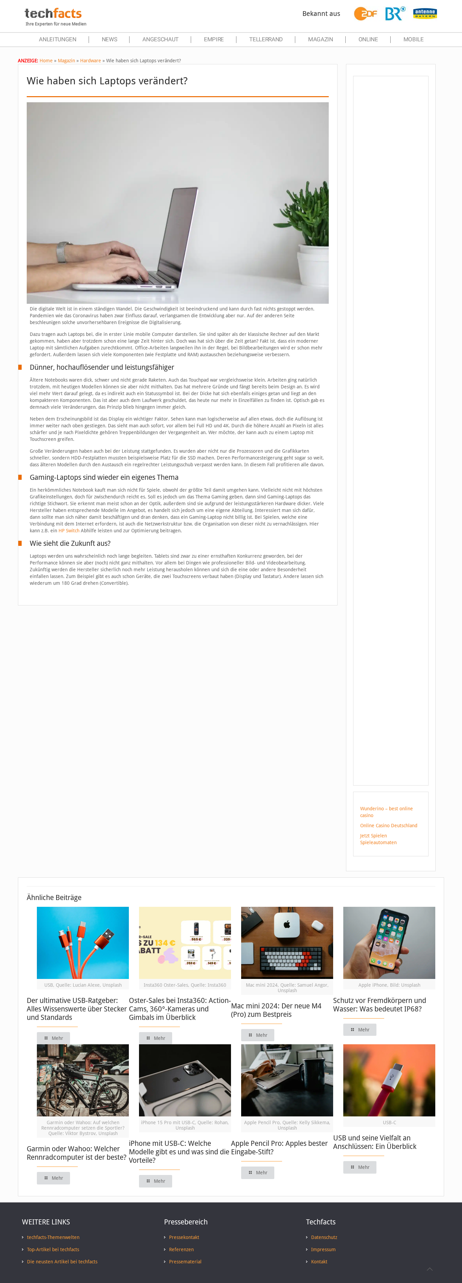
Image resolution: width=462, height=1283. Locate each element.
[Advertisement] (390, 202)
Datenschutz (324, 1237)
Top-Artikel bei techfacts (53, 1249)
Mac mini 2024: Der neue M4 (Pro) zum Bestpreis (276, 1010)
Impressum (323, 1249)
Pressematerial (185, 1261)
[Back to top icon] (429, 1269)
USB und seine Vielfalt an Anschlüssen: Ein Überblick (374, 1142)
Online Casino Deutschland (388, 825)
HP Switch (69, 530)
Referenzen (181, 1249)
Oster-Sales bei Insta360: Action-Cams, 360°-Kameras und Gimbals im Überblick (180, 1009)
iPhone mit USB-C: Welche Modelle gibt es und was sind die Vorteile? (179, 1151)
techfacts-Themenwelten (53, 1237)
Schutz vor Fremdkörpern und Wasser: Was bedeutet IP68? (379, 1004)
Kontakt (319, 1261)
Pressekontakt (184, 1237)
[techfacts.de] (53, 16)
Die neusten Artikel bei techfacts (62, 1261)
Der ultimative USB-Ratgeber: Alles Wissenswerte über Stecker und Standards (77, 1009)
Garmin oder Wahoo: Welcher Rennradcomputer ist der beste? (76, 1153)
